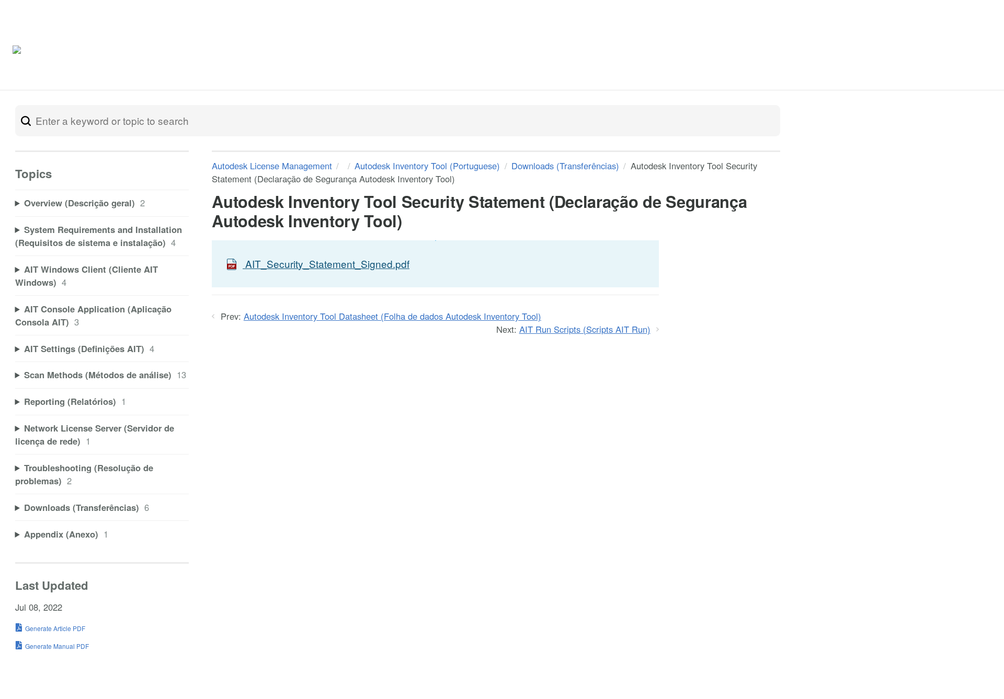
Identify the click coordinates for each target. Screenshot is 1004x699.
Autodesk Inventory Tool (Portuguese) (427, 165)
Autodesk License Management (272, 165)
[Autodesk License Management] (66, 52)
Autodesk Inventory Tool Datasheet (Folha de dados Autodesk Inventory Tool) (392, 316)
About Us (949, 52)
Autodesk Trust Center (871, 52)
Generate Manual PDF (57, 646)
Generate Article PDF (55, 628)
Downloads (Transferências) (565, 165)
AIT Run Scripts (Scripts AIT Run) (585, 329)
